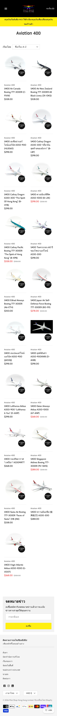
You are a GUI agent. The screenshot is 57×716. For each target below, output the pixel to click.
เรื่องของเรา (8, 661)
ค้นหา (5, 652)
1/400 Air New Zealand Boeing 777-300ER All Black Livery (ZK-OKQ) (41, 92)
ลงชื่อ (28, 626)
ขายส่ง (5, 674)
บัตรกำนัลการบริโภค (11, 657)
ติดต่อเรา (6, 678)
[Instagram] (8, 686)
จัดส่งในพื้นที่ (8, 665)
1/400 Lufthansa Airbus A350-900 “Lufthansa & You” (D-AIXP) (15, 409)
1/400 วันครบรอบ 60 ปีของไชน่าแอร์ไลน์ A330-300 (42, 251)
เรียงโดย (7, 47)
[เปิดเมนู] (6, 9)
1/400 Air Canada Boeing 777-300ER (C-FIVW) (15, 92)
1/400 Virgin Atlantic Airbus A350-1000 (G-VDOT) (15, 568)
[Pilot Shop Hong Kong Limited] (28, 8)
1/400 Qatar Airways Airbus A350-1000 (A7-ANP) (40, 409)
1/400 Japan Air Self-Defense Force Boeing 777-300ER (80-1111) (41, 304)
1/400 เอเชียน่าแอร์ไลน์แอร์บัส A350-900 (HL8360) (15, 145)
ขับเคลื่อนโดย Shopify (43, 700)
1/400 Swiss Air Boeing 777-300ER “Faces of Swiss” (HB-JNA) (15, 515)
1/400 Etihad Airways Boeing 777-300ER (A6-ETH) (14, 304)
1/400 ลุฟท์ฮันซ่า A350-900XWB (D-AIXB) (40, 356)
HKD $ (29, 693)
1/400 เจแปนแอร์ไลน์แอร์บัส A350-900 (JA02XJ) (14, 356)
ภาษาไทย (10, 693)
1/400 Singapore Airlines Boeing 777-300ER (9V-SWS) (40, 462)
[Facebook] (4, 686)
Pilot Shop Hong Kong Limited (21, 700)
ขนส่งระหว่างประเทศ (11, 670)
